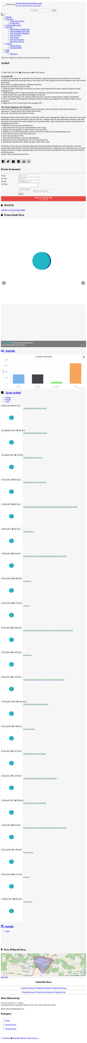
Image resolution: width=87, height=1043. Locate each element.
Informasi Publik (16, 48)
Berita (7, 1020)
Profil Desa (9, 19)
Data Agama (14, 37)
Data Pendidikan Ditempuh (19, 33)
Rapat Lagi (10, 941)
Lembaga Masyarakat (13, 25)
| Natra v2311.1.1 (33, 1038)
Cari (54, 10)
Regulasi (8, 44)
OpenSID (83, 975)
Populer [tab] (8, 399)
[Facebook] (3, 162)
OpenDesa (6, 1038)
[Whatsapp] (29, 162)
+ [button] (4, 956)
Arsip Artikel (12, 392)
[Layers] (83, 956)
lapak (7, 50)
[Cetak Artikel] (24, 162)
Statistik (9, 350)
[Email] (13, 162)
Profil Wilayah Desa (17, 21)
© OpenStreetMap (74, 975)
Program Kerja (10, 1025)
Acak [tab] (7, 401)
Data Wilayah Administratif (19, 29)
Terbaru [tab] (8, 397)
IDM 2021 (14, 54)
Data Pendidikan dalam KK (20, 31)
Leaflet (66, 975)
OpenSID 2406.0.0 (19, 1038)
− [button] (4, 960)
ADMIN (4, 210)
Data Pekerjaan (15, 35)
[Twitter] (8, 162)
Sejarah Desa (14, 23)
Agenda (8, 926)
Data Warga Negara (17, 42)
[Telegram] (18, 162)
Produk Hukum (15, 46)
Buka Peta (4, 977)
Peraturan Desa (10, 1029)
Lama (7, 931)
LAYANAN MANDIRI (16, 210)
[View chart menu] (83, 357)
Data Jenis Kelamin (17, 40)
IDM (7, 52)
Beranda (8, 17)
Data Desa (9, 27)
